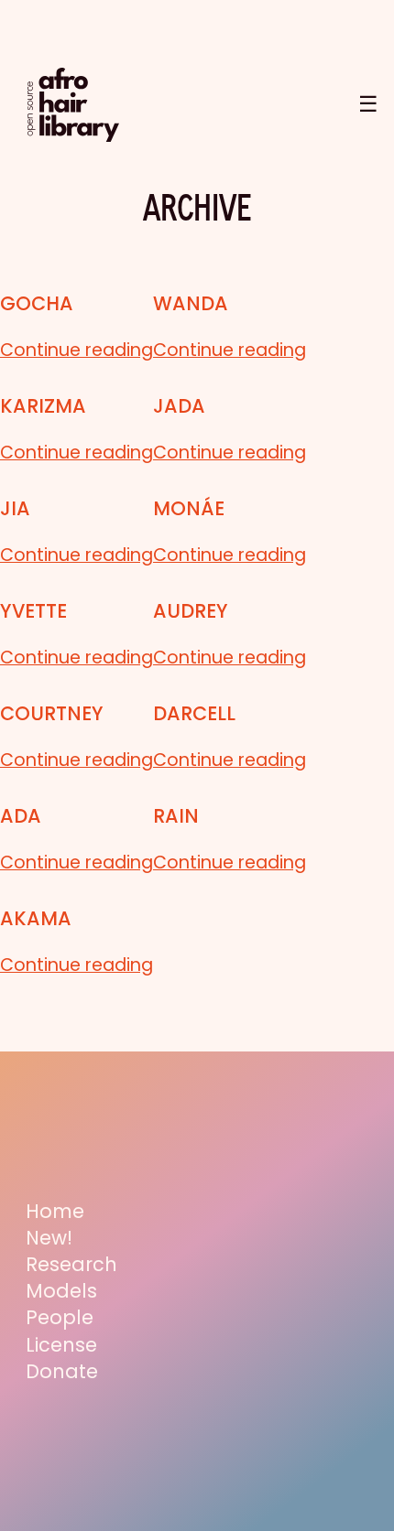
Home (55, 1211)
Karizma (43, 406)
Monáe (188, 508)
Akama (35, 918)
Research (71, 1264)
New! (49, 1237)
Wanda (190, 303)
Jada (179, 406)
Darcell (194, 713)
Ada (20, 816)
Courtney (52, 713)
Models (61, 1291)
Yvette (33, 611)
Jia (15, 508)
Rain (176, 816)
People (59, 1317)
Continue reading (76, 350)
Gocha (36, 303)
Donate (62, 1371)
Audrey (190, 611)
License (61, 1345)
